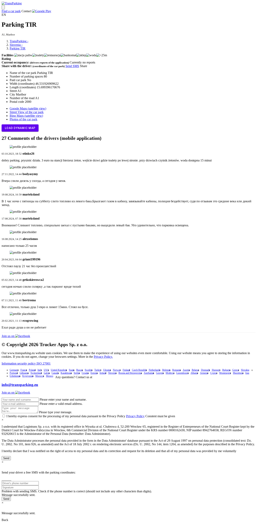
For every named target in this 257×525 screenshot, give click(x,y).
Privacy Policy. (103, 356)
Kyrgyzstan (27, 376)
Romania (176, 370)
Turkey (97, 370)
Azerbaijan (149, 373)
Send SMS (72, 66)
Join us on (8, 336)
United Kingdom (59, 370)
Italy (40, 370)
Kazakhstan (66, 373)
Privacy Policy (135, 416)
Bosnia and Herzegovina (130, 373)
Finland (126, 370)
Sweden (88, 370)
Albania (194, 373)
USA (46, 370)
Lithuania (24, 373)
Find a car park (11, 11)
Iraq (247, 373)
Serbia (77, 373)
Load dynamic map (20, 128)
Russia (79, 370)
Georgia (160, 373)
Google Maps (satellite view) (28, 108)
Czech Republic (139, 370)
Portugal (14, 373)
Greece (235, 370)
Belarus (195, 370)
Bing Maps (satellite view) (26, 115)
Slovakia (245, 370)
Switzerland (36, 373)
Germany (14, 370)
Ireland (103, 373)
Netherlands (154, 370)
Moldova (170, 373)
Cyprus (213, 373)
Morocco (39, 376)
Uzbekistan (15, 376)
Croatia (85, 373)
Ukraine (107, 370)
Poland (32, 370)
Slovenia (112, 373)
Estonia (94, 373)
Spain (71, 370)
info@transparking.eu (20, 385)
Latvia (47, 373)
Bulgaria (226, 370)
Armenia (204, 373)
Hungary (216, 370)
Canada (55, 373)
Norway (117, 370)
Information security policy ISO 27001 (26, 363)
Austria (186, 370)
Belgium (166, 370)
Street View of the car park (27, 112)
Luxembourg (182, 373)
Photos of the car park (23, 119)
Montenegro (225, 373)
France (23, 370)
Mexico (49, 376)
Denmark (205, 370)
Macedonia (238, 373)
